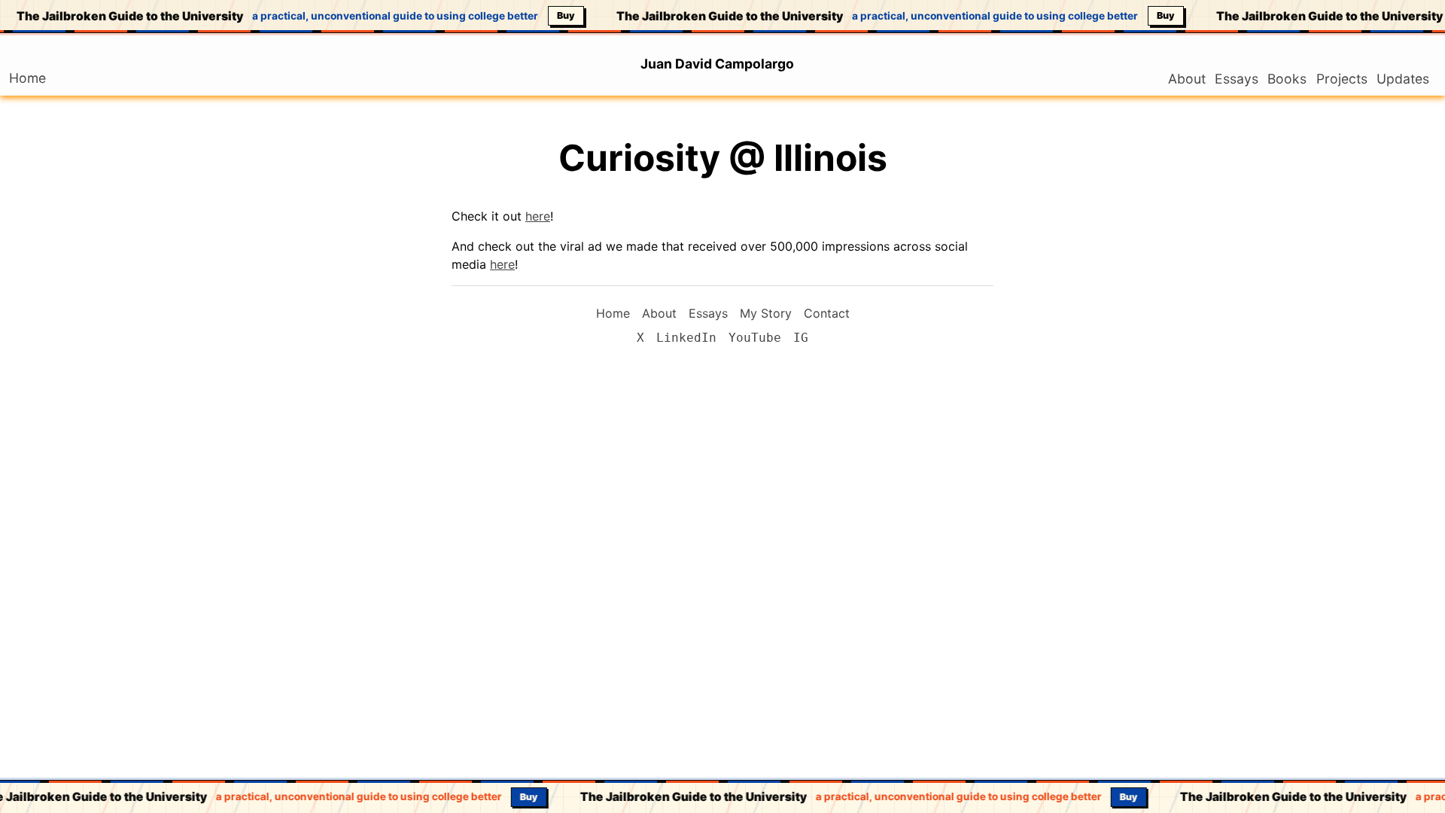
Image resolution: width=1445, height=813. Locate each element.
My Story (766, 313)
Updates (1403, 79)
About (1187, 79)
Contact (827, 313)
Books (1287, 79)
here (537, 216)
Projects (1341, 79)
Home (32, 78)
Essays (1236, 79)
